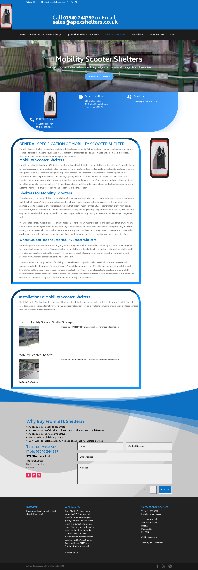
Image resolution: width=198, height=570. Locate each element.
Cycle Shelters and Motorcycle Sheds (83, 35)
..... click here (92, 327)
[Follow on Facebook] (28, 475)
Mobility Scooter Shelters (116, 35)
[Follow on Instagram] (39, 475)
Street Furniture (157, 35)
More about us (71, 553)
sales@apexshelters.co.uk (145, 101)
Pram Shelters (138, 35)
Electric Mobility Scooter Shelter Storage (45, 322)
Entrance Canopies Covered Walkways (44, 35)
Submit (165, 489)
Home (22, 35)
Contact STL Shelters (99, 76)
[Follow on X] (34, 475)
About (172, 35)
